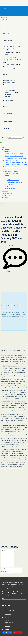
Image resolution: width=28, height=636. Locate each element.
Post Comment (5, 574)
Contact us (6, 128)
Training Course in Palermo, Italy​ (12, 49)
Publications (6, 74)
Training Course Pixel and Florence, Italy (12, 61)
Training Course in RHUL (9, 68)
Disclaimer (7, 626)
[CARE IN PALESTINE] (5, 18)
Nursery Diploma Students (11, 92)
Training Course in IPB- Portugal (12, 46)
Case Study (7, 94)
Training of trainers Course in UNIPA (12, 53)
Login (5, 8)
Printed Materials (8, 100)
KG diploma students (10, 90)
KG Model (7, 97)
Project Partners (7, 121)
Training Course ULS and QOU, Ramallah (11, 65)
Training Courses (7, 40)
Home (4, 26)
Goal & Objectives (7, 113)
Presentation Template (9, 82)
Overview (5, 106)
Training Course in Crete (9, 57)
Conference (6, 33)
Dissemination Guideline (10, 80)
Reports (5, 85)
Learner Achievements (9, 87)
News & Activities (9, 610)
